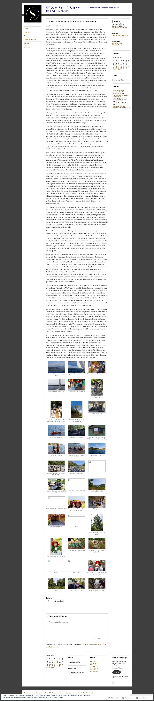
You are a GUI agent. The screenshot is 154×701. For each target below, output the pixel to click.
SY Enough (93, 663)
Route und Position (30, 39)
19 (116, 66)
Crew (25, 36)
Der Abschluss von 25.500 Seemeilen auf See (121, 95)
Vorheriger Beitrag (117, 43)
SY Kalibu (93, 665)
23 (126, 66)
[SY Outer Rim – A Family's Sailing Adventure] (32, 22)
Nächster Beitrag (117, 45)
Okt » (118, 69)
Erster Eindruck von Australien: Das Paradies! (120, 91)
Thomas (114, 27)
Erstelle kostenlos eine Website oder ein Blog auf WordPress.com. (41, 692)
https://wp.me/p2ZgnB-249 (120, 35)
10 (129, 63)
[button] (56, 369)
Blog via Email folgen (120, 657)
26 (116, 68)
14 (121, 65)
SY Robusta (94, 668)
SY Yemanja (94, 671)
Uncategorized (123, 27)
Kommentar (99, 638)
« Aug (114, 69)
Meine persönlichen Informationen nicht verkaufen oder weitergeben (76, 692)
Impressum (27, 47)
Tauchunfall (116, 100)
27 (119, 68)
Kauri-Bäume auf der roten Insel (119, 107)
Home (26, 28)
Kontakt (26, 43)
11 (114, 65)
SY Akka (92, 662)
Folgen (116, 672)
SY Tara (92, 669)
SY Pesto (93, 666)
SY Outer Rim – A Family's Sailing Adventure (63, 9)
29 (124, 68)
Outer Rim (27, 32)
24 (129, 66)
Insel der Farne (117, 103)
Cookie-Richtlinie (58, 697)
